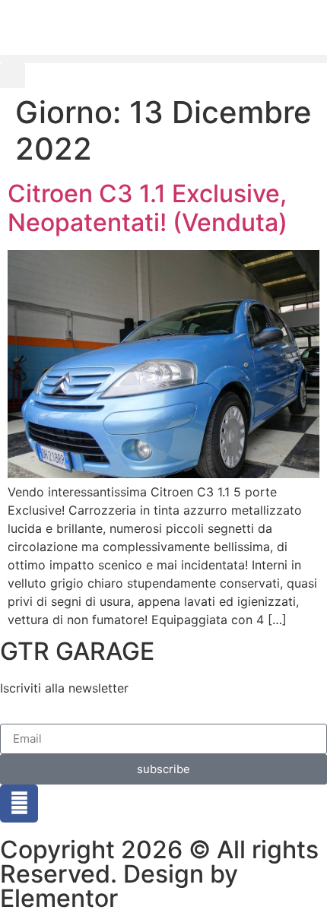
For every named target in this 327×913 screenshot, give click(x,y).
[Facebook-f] (19, 804)
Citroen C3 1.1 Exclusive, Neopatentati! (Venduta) (147, 208)
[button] (163, 59)
